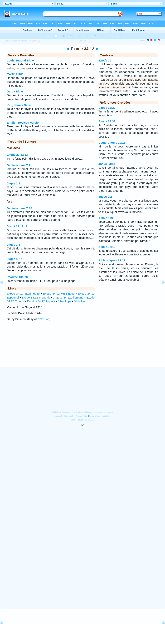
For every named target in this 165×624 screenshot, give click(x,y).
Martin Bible (15, 74)
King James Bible (19, 105)
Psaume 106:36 (17, 277)
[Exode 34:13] (161, 289)
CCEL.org (44, 319)
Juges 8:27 (14, 259)
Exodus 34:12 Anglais (41, 301)
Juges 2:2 (13, 183)
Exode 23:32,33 (17, 154)
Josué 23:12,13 (17, 226)
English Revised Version (23, 122)
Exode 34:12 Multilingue (59, 293)
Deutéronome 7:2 (18, 165)
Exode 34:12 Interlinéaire (23, 293)
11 (102, 64)
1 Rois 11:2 (106, 218)
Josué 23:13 (106, 164)
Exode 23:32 (106, 107)
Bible (7, 41)
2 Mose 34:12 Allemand (68, 297)
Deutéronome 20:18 (111, 142)
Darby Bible (15, 91)
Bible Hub (80, 301)
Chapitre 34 (24, 41)
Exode (14, 41)
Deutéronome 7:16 (19, 208)
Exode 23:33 (106, 121)
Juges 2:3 (13, 244)
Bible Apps (64, 301)
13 (133, 87)
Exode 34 (104, 60)
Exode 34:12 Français (36, 297)
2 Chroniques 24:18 (111, 260)
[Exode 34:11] (4, 289)
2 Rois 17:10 (106, 247)
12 (100, 79)
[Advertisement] (82, 347)
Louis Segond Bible (20, 60)
